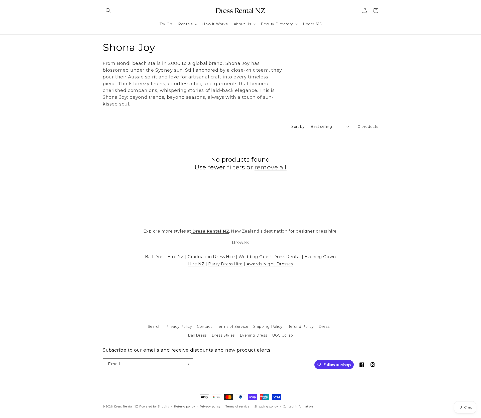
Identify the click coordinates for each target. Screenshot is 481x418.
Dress (324, 326)
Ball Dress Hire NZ (164, 256)
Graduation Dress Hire (211, 256)
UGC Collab (282, 335)
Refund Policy (300, 326)
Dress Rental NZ (126, 406)
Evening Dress (253, 335)
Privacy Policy (179, 326)
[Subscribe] (187, 364)
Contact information (298, 406)
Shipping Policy (267, 326)
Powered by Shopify (154, 406)
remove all (271, 167)
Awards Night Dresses (270, 264)
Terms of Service (233, 326)
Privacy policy (210, 406)
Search (154, 326)
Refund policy (184, 406)
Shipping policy (266, 406)
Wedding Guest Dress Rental (269, 256)
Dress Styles (223, 335)
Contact (204, 326)
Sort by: (298, 126)
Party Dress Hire (225, 264)
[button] (108, 10)
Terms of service (237, 406)
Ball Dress (197, 335)
